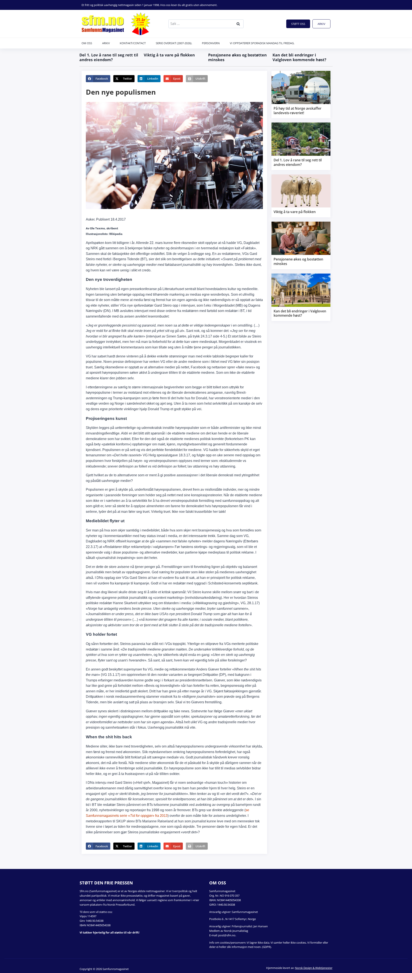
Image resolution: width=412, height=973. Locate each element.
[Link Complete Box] (300, 94)
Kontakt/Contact (133, 43)
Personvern (211, 43)
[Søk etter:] (206, 23)
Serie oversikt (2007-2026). (174, 43)
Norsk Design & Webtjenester (313, 968)
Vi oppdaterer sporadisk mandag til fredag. (262, 43)
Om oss (87, 43)
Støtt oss (298, 24)
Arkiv (321, 24)
